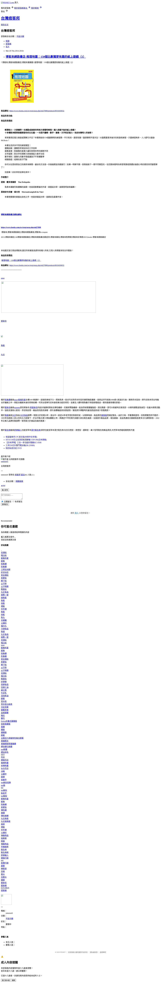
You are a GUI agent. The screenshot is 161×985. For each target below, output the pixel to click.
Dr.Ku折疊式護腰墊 (9, 721)
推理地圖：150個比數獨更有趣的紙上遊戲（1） (21, 260)
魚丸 (3, 617)
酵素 (3, 699)
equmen (17, 407)
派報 (3, 771)
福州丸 (4, 626)
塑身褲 (4, 886)
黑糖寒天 (4, 741)
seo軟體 (4, 749)
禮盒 (3, 606)
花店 (3, 757)
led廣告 (4, 790)
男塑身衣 (33, 407)
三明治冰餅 (5, 570)
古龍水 (4, 877)
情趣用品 (4, 835)
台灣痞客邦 (10, 18)
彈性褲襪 (4, 816)
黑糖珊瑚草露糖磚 (8, 744)
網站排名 (4, 752)
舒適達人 (18, 430)
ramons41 (4, 461)
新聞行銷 (4, 863)
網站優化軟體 (6, 747)
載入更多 (5, 490)
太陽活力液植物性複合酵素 (12, 738)
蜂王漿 (4, 690)
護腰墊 (4, 732)
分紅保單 (4, 707)
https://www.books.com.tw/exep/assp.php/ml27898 (21, 227)
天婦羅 (4, 620)
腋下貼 (4, 581)
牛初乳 (4, 693)
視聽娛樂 (19, 481)
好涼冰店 (4, 572)
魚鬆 (3, 346)
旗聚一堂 (4, 595)
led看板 (4, 796)
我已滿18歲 (6, 980)
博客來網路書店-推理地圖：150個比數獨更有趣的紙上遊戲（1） (46, 56)
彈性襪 (4, 810)
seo (2, 860)
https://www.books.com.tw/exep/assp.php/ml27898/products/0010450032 (36, 111)
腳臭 (3, 561)
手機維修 (4, 847)
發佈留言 (5, 504)
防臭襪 (4, 567)
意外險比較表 (6, 704)
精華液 (4, 869)
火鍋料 (4, 623)
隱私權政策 (94, 952)
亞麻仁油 (4, 687)
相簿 (7, 41)
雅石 (3, 716)
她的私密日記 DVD (14, 448)
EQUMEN (5, 888)
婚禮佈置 (4, 763)
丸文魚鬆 (4, 819)
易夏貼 (4, 578)
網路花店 (4, 760)
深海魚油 (4, 696)
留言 (23, 475)
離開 (13, 980)
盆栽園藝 (4, 713)
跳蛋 (3, 841)
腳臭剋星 (22, 400)
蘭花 (3, 718)
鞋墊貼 (4, 589)
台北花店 (4, 768)
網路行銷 (4, 858)
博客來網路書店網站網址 (11, 215)
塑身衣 (4, 321)
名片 (7, 47)
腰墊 (3, 730)
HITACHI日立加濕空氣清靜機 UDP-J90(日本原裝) (26, 440)
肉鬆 (3, 603)
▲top (3, 485)
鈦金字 (4, 793)
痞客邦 (18, 475)
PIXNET (63, 952)
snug (2, 278)
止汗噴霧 (4, 586)
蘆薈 (3, 866)
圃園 (3, 880)
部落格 (8, 44)
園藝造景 (4, 710)
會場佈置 (4, 766)
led (2, 788)
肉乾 (3, 615)
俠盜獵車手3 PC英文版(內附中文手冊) (21, 437)
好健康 (4, 682)
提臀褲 (4, 891)
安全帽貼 (4, 575)
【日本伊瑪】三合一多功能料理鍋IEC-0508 (23, 443)
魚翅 (3, 632)
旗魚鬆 (104, 415)
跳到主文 (4, 25)
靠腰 (3, 727)
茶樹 (3, 871)
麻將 (3, 824)
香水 (3, 874)
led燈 (3, 785)
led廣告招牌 (6, 783)
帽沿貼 (4, 555)
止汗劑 (4, 584)
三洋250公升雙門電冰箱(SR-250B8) (20, 445)
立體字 (4, 774)
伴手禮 (4, 609)
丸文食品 (24, 415)
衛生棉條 (4, 852)
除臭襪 (7, 400)
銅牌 (3, 777)
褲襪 (3, 813)
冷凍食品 (4, 629)
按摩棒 (4, 838)
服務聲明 (103, 952)
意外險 (4, 701)
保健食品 (4, 685)
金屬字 (4, 780)
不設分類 (20, 36)
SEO (3, 754)
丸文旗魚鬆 (5, 821)
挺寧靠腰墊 (5, 724)
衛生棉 (7, 430)
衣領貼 (4, 553)
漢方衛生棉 (36, 430)
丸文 (3, 355)
